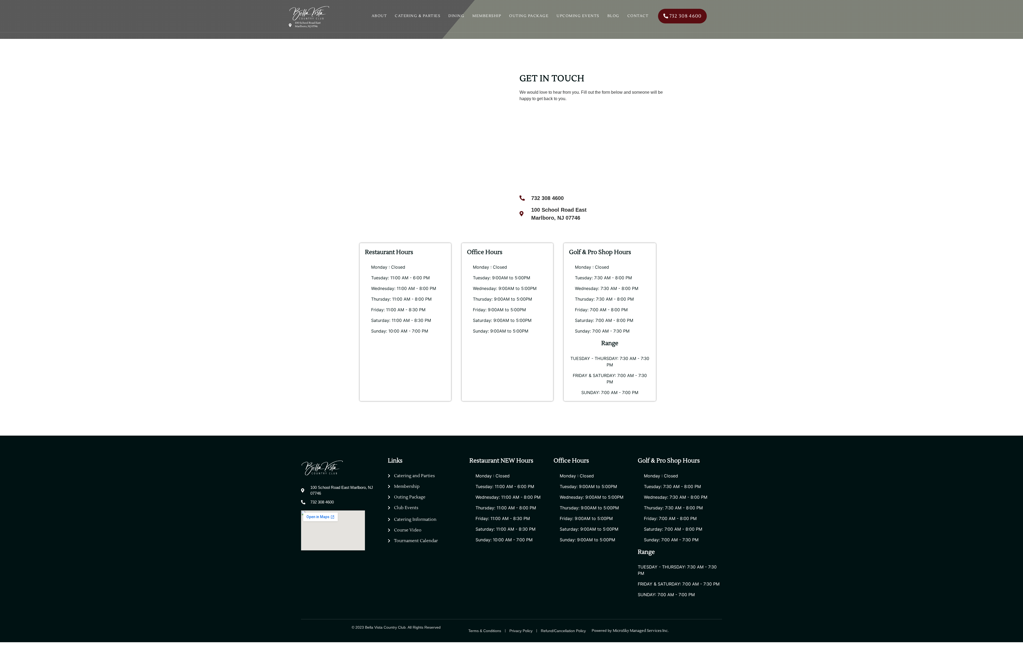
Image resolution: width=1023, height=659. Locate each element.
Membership (486, 16)
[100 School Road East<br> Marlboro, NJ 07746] (290, 25)
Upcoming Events (578, 16)
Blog (613, 16)
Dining (456, 16)
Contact (638, 16)
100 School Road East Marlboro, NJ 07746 (308, 24)
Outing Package (529, 16)
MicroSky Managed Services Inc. (641, 630)
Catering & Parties (417, 16)
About (379, 16)
